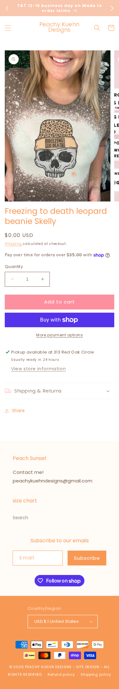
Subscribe (87, 558)
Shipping (13, 243)
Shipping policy (96, 674)
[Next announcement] (112, 8)
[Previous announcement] (7, 8)
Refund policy (61, 674)
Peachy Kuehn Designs (48, 666)
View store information (38, 369)
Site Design (87, 666)
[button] (8, 28)
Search (20, 517)
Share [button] (18, 410)
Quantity (14, 267)
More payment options (59, 335)
